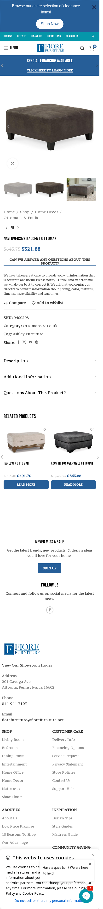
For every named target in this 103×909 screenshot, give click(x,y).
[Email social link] (30, 342)
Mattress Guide (65, 834)
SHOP (7, 731)
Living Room (13, 739)
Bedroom (10, 747)
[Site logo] (49, 47)
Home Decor (46, 211)
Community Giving (71, 847)
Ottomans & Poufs (21, 217)
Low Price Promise (18, 826)
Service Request (65, 756)
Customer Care (67, 731)
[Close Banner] (94, 7)
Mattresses (11, 788)
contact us (82, 284)
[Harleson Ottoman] (26, 442)
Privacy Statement (67, 764)
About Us (11, 809)
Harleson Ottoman (16, 463)
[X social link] (24, 342)
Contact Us (61, 780)
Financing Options (68, 747)
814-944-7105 (14, 703)
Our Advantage (15, 842)
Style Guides (62, 826)
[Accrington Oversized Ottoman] (73, 442)
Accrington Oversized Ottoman (72, 463)
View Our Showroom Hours (27, 664)
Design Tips (62, 818)
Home (9, 211)
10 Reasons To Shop (19, 834)
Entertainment (14, 764)
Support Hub (63, 788)
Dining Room (13, 756)
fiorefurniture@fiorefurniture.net (33, 719)
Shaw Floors (12, 796)
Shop (24, 211)
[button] (97, 65)
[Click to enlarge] (12, 163)
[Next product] (18, 228)
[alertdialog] (49, 16)
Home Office (12, 772)
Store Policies (63, 772)
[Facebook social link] (93, 36)
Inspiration (64, 809)
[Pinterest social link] (37, 342)
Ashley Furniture (28, 333)
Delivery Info (63, 739)
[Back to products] (12, 228)
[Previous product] (6, 228)
